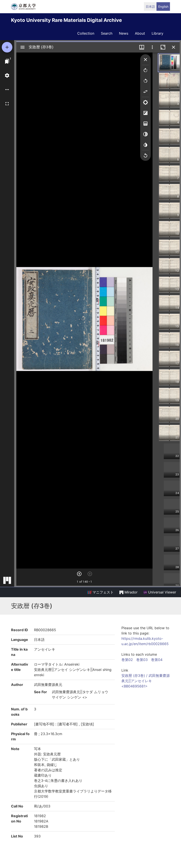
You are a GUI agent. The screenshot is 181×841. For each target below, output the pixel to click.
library (157, 33)
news (123, 33)
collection (85, 33)
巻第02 (127, 659)
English (163, 6)
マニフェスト (102, 592)
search (106, 33)
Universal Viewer (161, 592)
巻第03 (142, 659)
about (140, 33)
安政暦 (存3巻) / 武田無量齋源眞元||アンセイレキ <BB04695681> (145, 680)
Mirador (130, 592)
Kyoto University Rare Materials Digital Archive (66, 20)
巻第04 (156, 659)
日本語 (150, 6)
